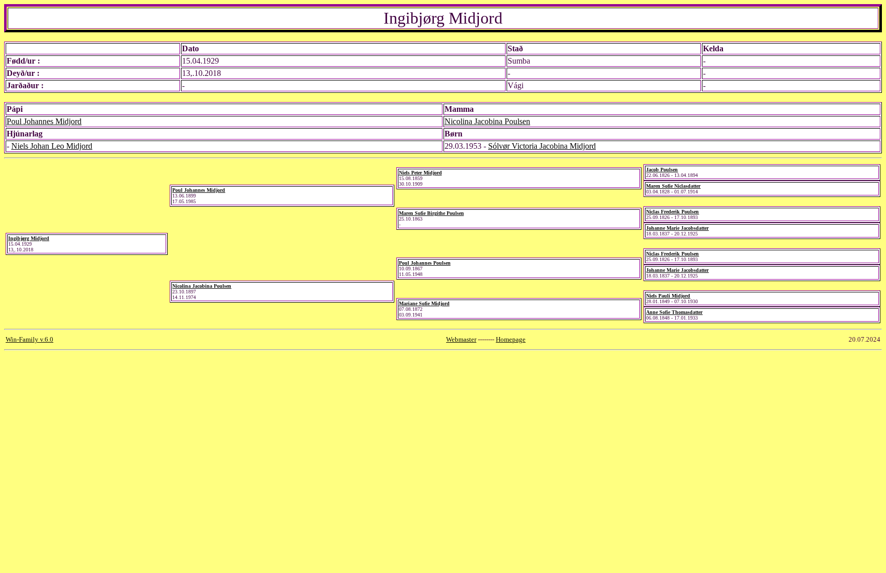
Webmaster (461, 339)
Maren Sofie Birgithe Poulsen (431, 213)
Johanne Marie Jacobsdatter (677, 228)
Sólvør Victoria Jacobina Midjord (542, 146)
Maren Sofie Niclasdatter (673, 186)
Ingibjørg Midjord (28, 238)
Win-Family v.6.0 (29, 339)
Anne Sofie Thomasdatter (674, 312)
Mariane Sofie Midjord (424, 303)
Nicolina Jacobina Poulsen (487, 121)
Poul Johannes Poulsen (425, 263)
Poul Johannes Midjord (44, 121)
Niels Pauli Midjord (668, 296)
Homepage (511, 339)
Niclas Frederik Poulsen (672, 211)
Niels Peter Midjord (420, 172)
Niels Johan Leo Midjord (51, 146)
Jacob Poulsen (662, 169)
